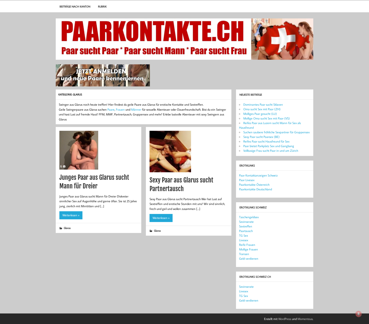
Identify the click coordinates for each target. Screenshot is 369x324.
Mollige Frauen (248, 249)
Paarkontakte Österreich (254, 184)
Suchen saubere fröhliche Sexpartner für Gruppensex (276, 132)
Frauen (120, 109)
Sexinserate (246, 222)
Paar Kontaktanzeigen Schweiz (258, 175)
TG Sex (243, 235)
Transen (244, 254)
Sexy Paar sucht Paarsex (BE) (261, 137)
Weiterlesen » (70, 215)
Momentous (305, 319)
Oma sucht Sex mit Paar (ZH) (262, 109)
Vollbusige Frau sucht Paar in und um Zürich (270, 150)
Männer (136, 109)
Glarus (67, 228)
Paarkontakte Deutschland (255, 189)
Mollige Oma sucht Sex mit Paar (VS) (266, 118)
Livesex (243, 240)
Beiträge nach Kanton (75, 6)
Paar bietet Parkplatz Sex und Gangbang (268, 146)
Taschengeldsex (249, 217)
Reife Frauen (247, 245)
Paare (111, 109)
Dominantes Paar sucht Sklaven (263, 104)
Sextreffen (245, 226)
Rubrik (102, 6)
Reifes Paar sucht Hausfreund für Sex (266, 141)
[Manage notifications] (359, 314)
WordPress (284, 319)
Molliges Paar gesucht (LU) (260, 114)
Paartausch (246, 231)
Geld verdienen (248, 258)
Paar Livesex (246, 180)
